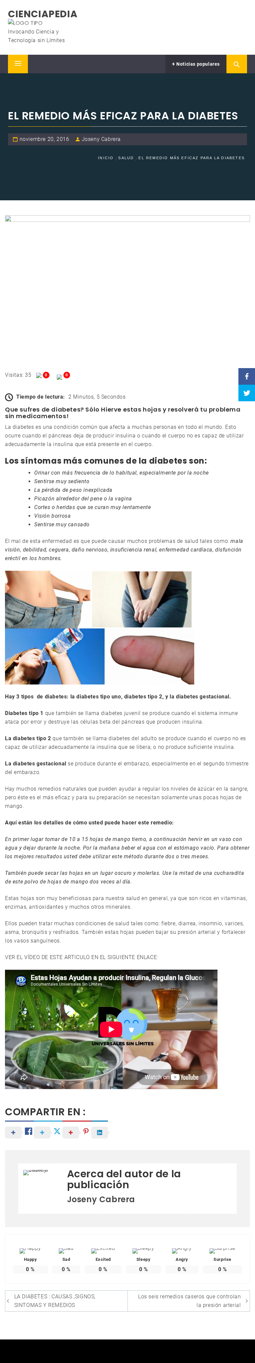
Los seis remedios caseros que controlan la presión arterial (189, 1300)
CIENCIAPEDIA (42, 14)
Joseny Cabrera (101, 139)
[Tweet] (246, 393)
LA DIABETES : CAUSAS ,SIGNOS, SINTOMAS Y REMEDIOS (55, 1300)
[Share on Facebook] (246, 376)
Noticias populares (197, 64)
